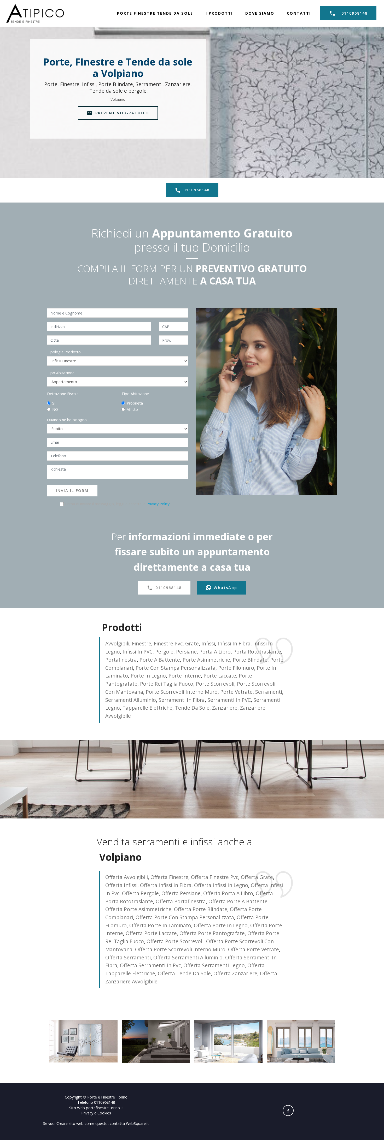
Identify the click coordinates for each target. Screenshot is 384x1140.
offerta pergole (140, 893)
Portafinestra (121, 659)
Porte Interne (184, 675)
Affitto (132, 409)
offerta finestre (169, 877)
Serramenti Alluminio (130, 699)
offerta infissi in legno (221, 885)
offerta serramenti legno (214, 965)
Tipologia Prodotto (64, 351)
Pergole (164, 651)
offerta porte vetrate (253, 949)
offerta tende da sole (184, 973)
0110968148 (354, 13)
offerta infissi (121, 885)
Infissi (208, 643)
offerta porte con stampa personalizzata (185, 917)
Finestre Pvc (168, 643)
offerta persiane (181, 893)
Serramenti (268, 691)
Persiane (186, 651)
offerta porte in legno (221, 925)
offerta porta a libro (228, 893)
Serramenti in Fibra (182, 699)
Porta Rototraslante (257, 651)
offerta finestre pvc (214, 877)
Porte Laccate (219, 675)
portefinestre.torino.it (104, 1107)
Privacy (87, 1113)
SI (53, 403)
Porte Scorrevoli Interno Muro (182, 691)
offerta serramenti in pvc (150, 965)
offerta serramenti (128, 957)
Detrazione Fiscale (63, 393)
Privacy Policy (158, 503)
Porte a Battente (159, 659)
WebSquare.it (137, 1123)
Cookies (104, 1113)
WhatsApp (225, 587)
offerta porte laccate (151, 933)
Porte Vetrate (236, 691)
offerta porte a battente (237, 901)
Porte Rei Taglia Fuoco (166, 683)
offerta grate (257, 877)
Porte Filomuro (236, 667)
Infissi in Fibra (234, 643)
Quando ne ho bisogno (67, 419)
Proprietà (135, 403)
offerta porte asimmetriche (138, 909)
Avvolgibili (117, 643)
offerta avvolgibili (126, 877)
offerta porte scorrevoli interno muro (180, 949)
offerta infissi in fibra (165, 885)
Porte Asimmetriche (206, 659)
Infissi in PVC (138, 651)
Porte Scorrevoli (215, 683)
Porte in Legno (148, 675)
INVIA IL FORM (72, 490)
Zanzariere (224, 707)
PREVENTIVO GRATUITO (122, 112)
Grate (192, 643)
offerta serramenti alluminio (188, 957)
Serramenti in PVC (229, 699)
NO (55, 409)
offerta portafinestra (181, 901)
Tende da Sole (192, 707)
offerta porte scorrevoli (175, 941)
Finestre (141, 643)
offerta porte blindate (200, 909)
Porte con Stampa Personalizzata (176, 667)
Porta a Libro (215, 651)
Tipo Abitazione (60, 372)
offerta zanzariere (235, 973)
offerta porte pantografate (212, 933)
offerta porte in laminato (160, 925)
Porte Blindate (250, 659)
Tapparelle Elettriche (147, 707)
